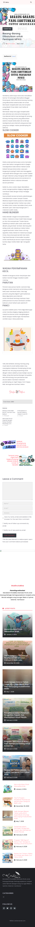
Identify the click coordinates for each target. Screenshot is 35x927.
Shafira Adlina (11, 43)
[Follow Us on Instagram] (11, 908)
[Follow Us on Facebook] (4, 908)
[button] (31, 2)
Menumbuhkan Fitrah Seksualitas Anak (13, 630)
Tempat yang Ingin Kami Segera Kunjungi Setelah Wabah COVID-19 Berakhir (12, 460)
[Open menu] (4, 897)
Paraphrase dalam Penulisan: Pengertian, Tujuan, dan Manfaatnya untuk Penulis (16, 715)
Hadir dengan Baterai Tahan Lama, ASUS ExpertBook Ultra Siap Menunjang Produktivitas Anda (17, 685)
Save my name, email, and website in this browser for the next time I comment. (17, 518)
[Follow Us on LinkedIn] (14, 908)
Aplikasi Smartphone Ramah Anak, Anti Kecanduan (22, 444)
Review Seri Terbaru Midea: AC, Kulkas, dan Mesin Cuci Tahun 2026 (17, 772)
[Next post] (32, 460)
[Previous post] (2, 444)
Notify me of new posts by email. (15, 530)
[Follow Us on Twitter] (7, 908)
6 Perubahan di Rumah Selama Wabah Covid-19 (22, 412)
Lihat (13, 56)
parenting (7, 29)
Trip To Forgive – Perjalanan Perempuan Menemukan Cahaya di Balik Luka (16, 657)
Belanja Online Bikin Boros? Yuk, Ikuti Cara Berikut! (9, 412)
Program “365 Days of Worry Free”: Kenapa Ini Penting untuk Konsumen (17, 743)
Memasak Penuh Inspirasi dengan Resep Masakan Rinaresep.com (7, 421)
